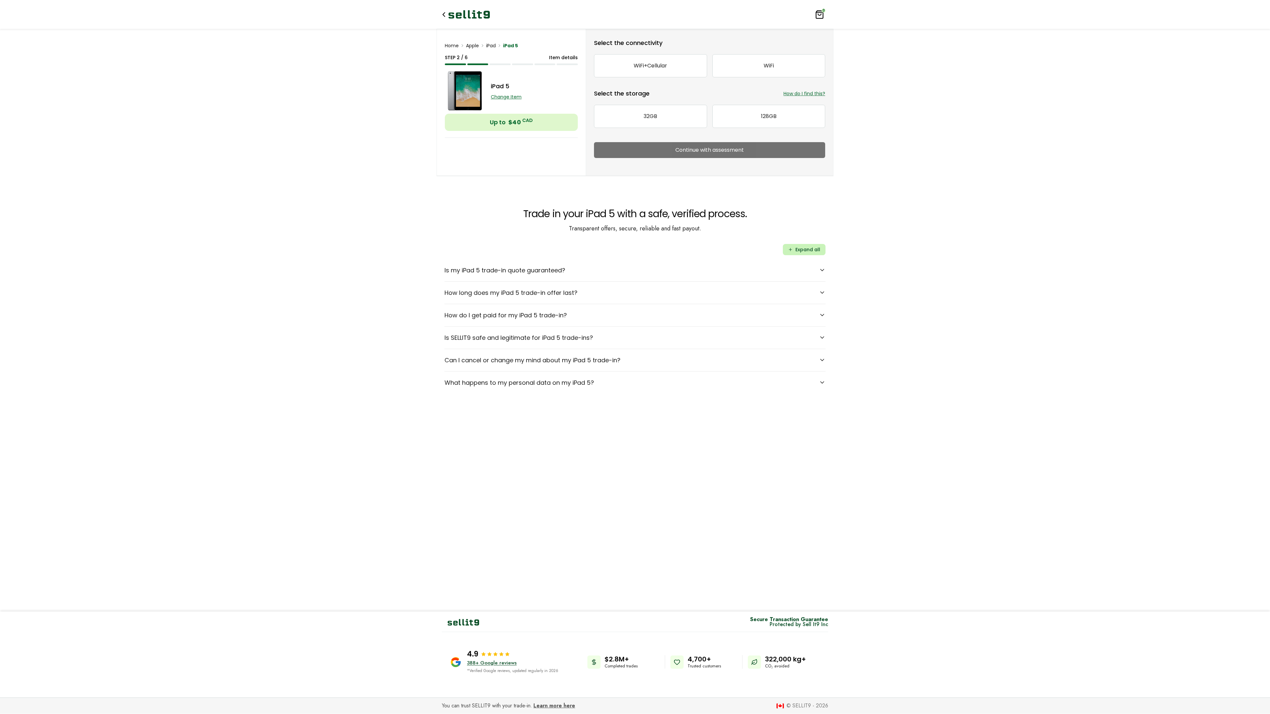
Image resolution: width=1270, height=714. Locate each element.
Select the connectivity (628, 43)
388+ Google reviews (492, 662)
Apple (472, 45)
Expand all (807, 249)
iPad (491, 45)
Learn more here (554, 705)
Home (452, 45)
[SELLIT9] (469, 14)
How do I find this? (804, 93)
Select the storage (622, 93)
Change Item (506, 97)
